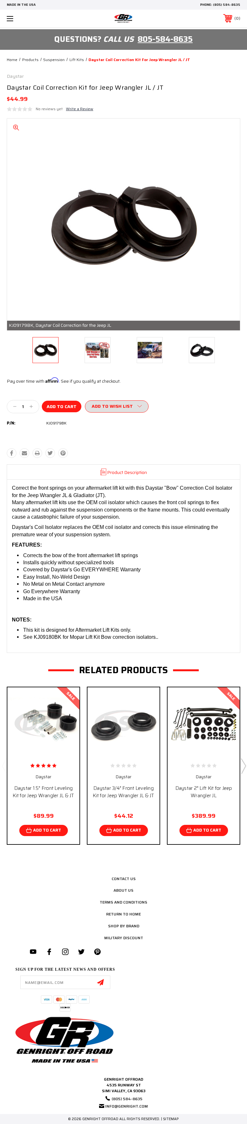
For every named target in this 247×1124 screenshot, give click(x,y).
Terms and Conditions (123, 902)
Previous (4, 766)
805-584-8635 (165, 39)
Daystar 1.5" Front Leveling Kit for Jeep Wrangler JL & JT (43, 791)
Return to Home (123, 914)
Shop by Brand (123, 926)
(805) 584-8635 (226, 4)
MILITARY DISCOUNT (123, 938)
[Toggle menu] (30, 18)
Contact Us (124, 879)
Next (243, 766)
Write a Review (79, 109)
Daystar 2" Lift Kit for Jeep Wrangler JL (203, 791)
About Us (123, 890)
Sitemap (171, 1119)
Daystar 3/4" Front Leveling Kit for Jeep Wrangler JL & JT (123, 791)
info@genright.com (126, 1106)
